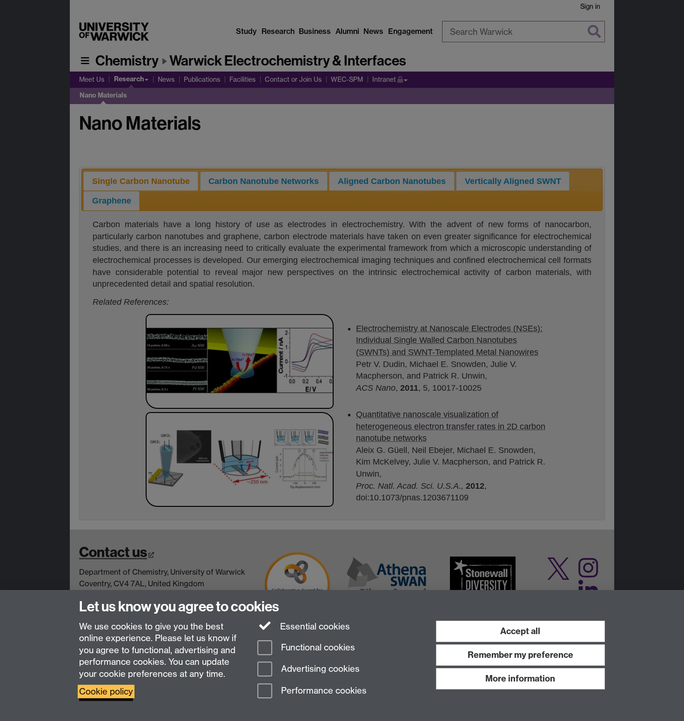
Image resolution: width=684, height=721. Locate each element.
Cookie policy (106, 691)
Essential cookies (314, 626)
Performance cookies (323, 691)
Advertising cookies (319, 669)
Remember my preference (520, 654)
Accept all (520, 631)
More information (520, 678)
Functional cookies (317, 647)
